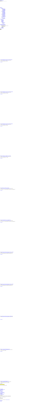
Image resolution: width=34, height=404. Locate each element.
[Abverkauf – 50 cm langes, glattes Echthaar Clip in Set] (14, 348)
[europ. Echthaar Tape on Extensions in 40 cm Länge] (14, 187)
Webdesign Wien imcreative (8, 399)
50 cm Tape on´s (3, 220)
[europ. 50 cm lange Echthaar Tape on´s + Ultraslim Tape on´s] (14, 219)
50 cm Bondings (3, 156)
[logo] (17, 6)
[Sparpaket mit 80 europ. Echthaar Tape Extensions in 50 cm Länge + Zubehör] (14, 251)
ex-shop (8, 156)
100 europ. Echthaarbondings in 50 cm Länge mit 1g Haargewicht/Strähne (6, 91)
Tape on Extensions (7, 188)
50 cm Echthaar (3, 349)
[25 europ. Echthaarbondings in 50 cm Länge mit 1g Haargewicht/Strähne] (14, 123)
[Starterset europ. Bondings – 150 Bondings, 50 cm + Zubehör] (14, 155)
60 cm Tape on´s (3, 316)
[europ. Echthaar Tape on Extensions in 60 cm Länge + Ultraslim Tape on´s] (14, 315)
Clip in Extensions (6, 349)
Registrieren (2, 27)
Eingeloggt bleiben (3, 26)
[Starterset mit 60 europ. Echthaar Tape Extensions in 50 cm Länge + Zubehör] (14, 283)
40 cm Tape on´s (3, 188)
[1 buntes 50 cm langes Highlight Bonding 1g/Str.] (14, 380)
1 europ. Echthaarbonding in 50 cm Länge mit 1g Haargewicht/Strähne (6, 59)
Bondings (6, 156)
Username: (2, 25)
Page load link (1, 400)
